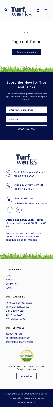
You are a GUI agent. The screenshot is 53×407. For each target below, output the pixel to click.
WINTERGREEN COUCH (16, 319)
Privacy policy (15, 398)
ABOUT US (10, 279)
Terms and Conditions (35, 398)
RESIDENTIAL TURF (14, 334)
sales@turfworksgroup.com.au (31, 203)
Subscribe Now (26, 128)
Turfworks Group (38, 393)
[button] (6, 10)
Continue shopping (27, 52)
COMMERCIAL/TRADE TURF (18, 338)
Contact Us (26, 375)
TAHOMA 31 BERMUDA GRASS (19, 303)
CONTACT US (12, 284)
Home (8, 275)
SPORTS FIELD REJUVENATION (19, 342)
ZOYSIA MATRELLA (14, 315)
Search (9, 288)
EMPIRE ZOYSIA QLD (15, 311)
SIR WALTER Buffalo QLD (17, 307)
